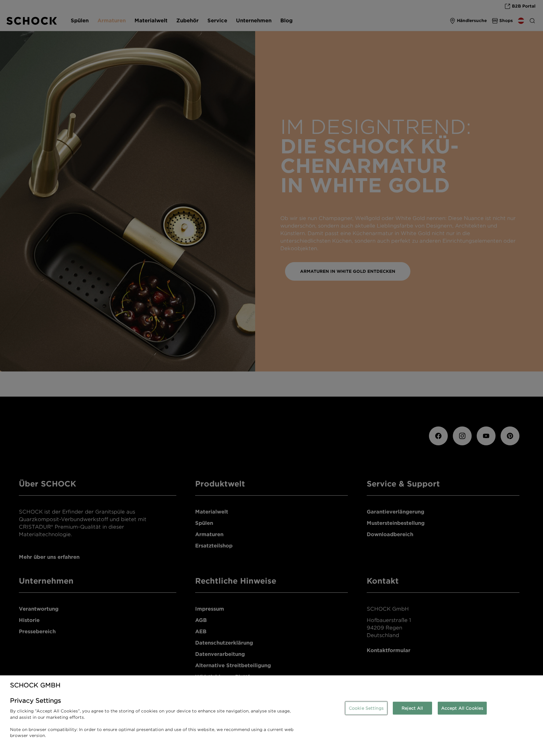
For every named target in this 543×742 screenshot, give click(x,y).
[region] (271, 708)
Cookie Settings (366, 708)
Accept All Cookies (462, 708)
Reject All (412, 708)
